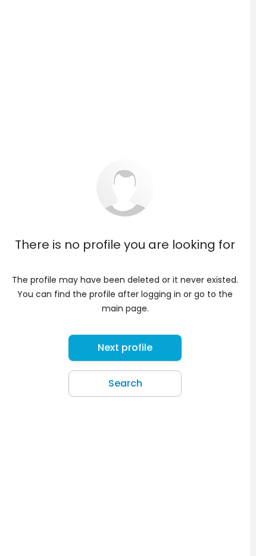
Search (125, 383)
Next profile (125, 347)
